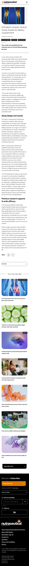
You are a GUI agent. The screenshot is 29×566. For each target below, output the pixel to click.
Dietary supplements (21, 39)
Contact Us (5, 537)
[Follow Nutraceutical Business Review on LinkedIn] (14, 513)
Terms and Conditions (8, 542)
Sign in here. (15, 488)
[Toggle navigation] (27, 2)
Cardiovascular (14, 39)
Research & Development (6, 39)
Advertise (5, 539)
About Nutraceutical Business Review (13, 530)
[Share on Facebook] (13, 255)
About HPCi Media (7, 532)
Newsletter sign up (7, 535)
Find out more (6, 492)
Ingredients (25, 306)
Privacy (4, 544)
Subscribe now (8, 466)
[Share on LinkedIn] (8, 255)
